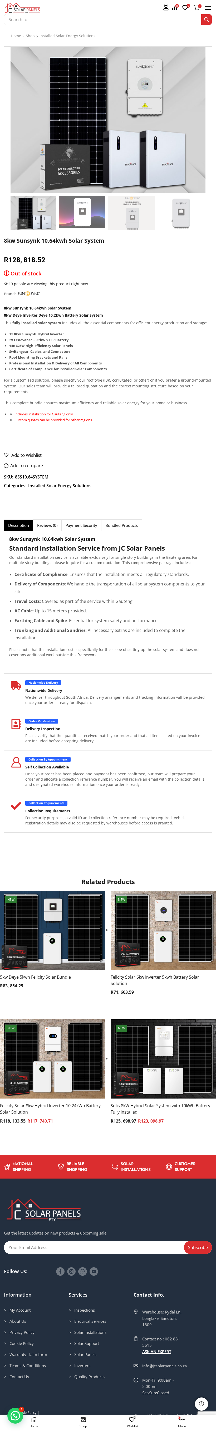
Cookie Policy (26, 1412)
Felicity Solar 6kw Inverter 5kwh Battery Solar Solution (155, 980)
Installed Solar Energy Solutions (67, 35)
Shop (30, 35)
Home (16, 35)
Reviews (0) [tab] (47, 525)
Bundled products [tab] (121, 525)
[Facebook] (60, 1271)
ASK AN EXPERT (156, 1351)
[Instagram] (71, 1271)
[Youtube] (94, 1271)
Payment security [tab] (81, 525)
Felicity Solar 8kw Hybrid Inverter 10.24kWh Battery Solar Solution (50, 1109)
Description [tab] (18, 525)
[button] (165, 7)
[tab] (18, 525)
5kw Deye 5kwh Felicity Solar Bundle (35, 977)
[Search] (206, 19)
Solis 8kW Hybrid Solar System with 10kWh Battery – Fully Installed (162, 1109)
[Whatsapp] (82, 1271)
